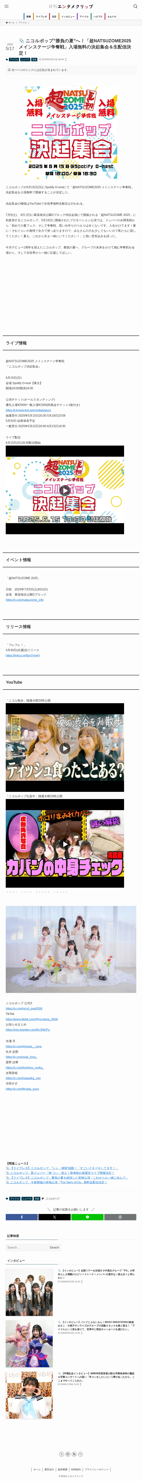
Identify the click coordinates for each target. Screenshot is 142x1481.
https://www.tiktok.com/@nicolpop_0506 (32, 1019)
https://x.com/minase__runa (24, 1046)
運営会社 (49, 1469)
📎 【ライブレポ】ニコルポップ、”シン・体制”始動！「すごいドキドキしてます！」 (62, 1168)
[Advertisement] (71, 293)
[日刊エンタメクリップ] (71, 6)
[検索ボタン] (135, 6)
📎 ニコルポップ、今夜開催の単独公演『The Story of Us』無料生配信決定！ (56, 1182)
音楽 (34, 59)
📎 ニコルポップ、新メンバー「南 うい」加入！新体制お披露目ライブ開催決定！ (60, 1172)
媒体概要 (62, 1469)
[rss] (74, 1454)
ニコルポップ (52, 1198)
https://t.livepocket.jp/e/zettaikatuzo (28, 410)
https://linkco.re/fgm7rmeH (23, 655)
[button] (22, 1217)
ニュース (25, 59)
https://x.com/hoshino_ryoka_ (25, 1067)
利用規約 (76, 1469)
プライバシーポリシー (97, 1469)
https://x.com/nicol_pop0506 (24, 1008)
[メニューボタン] (6, 6)
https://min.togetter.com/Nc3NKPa (28, 1029)
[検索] (80, 1454)
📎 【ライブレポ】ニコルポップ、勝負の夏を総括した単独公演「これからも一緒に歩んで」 (67, 1177)
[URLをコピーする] (120, 1217)
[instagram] (67, 1454)
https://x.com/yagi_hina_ (21, 1056)
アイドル (14, 59)
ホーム (37, 1469)
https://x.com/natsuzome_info (25, 599)
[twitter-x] (61, 1454)
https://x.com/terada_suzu (22, 1088)
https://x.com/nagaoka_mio (23, 1078)
